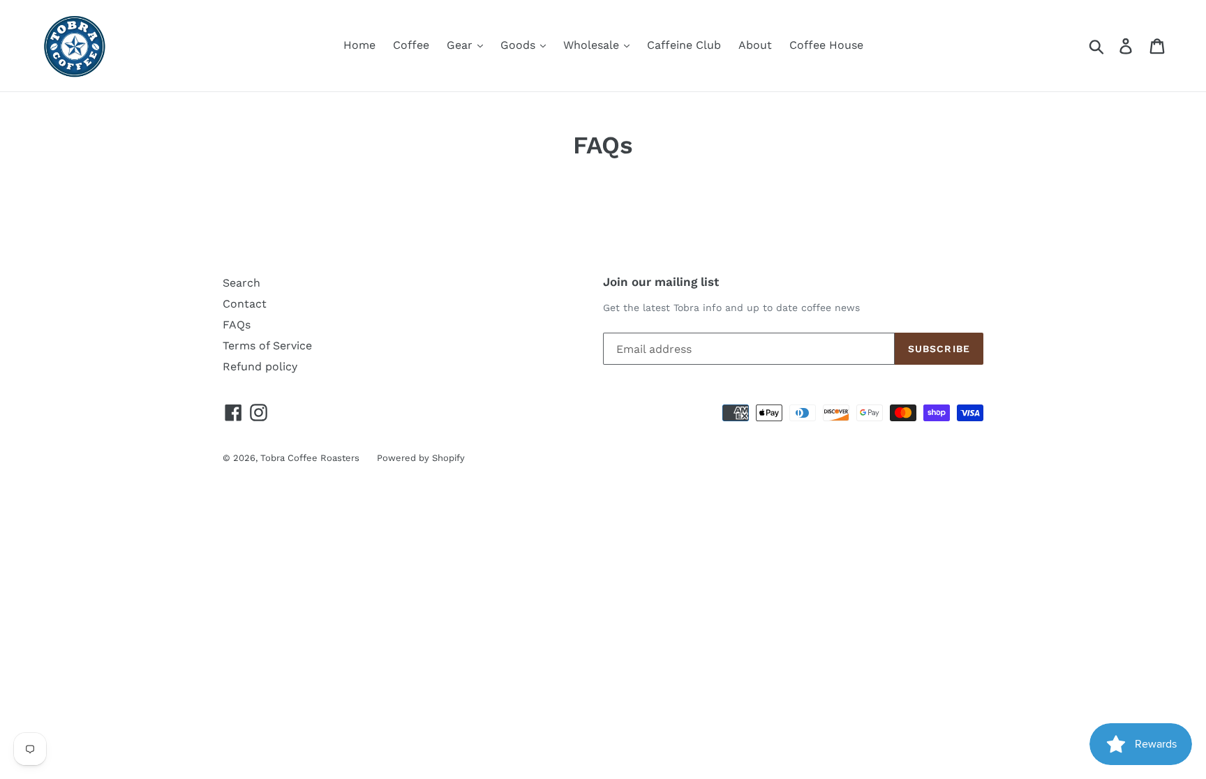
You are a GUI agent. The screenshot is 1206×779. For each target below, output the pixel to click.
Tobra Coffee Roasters (309, 458)
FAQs (237, 324)
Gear (461, 45)
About (755, 45)
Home (359, 45)
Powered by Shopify (421, 458)
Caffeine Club (684, 45)
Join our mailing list (661, 282)
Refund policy (260, 366)
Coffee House (826, 45)
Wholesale (593, 45)
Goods (519, 45)
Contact (245, 303)
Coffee (411, 45)
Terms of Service (267, 345)
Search (241, 282)
